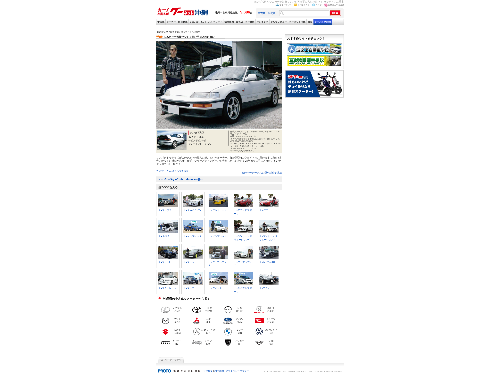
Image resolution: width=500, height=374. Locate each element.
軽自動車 (183, 22)
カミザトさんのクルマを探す (172, 170)
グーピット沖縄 (297, 22)
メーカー (171, 22)
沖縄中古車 (162, 31)
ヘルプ (319, 5)
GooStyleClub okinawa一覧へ (180, 179)
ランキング (262, 22)
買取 (310, 22)
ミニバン (194, 22)
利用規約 (219, 371)
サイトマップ (285, 5)
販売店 (272, 13)
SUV (203, 22)
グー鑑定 (249, 22)
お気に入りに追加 (336, 5)
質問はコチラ (303, 5)
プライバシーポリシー (237, 371)
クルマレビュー (279, 22)
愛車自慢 (174, 31)
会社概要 (208, 371)
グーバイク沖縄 (322, 22)
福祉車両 (229, 22)
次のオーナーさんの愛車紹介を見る (262, 172)
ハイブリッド (215, 22)
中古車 (160, 22)
